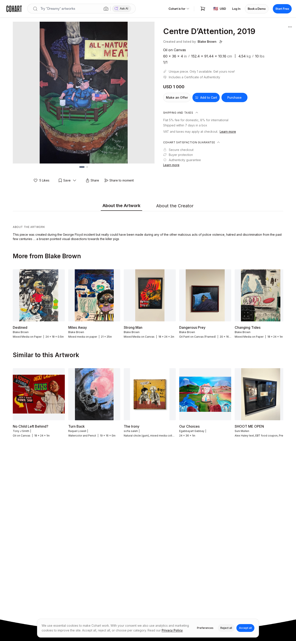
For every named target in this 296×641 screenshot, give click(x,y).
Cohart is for (177, 9)
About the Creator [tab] (175, 205)
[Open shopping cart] (202, 8)
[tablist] (148, 206)
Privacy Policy (172, 630)
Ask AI (124, 9)
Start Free (282, 9)
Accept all (245, 628)
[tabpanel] (148, 227)
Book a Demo (257, 9)
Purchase (234, 97)
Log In (236, 9)
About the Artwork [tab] (121, 205)
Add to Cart (208, 97)
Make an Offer (177, 97)
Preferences (205, 628)
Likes (44, 180)
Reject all (226, 628)
